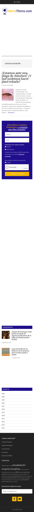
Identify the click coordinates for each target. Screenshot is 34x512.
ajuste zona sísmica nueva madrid (16, 479)
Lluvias (27, 476)
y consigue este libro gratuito (18, 128)
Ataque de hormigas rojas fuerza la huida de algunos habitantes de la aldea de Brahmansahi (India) (22, 335)
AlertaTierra (17, 11)
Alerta (14, 476)
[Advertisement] (17, 35)
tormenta (28, 477)
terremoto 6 (11, 481)
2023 (3, 400)
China (28, 474)
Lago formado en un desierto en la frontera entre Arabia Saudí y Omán (20, 352)
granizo (30, 476)
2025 (3, 393)
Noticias (8, 147)
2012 (3, 428)
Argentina (21, 472)
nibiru (17, 472)
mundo (13, 472)
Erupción (18, 477)
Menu (18, 2)
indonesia (16, 481)
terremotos (18, 476)
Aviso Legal (4, 452)
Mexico (13, 474)
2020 (3, 409)
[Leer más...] (11, 112)
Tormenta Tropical (22, 474)
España (10, 465)
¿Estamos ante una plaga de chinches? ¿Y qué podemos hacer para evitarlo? (16, 77)
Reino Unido (22, 469)
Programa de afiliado (7, 455)
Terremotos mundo (5, 479)
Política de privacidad (7, 445)
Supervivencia (10, 149)
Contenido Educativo (7, 442)
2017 (3, 418)
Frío (25, 477)
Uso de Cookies (6, 449)
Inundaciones (23, 476)
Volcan (6, 477)
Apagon (7, 465)
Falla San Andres (9, 474)
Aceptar (8, 162)
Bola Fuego (22, 477)
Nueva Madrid (10, 476)
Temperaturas (4, 476)
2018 (3, 415)
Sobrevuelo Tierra (9, 472)
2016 (3, 422)
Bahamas (17, 474)
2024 (3, 397)
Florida (3, 477)
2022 (3, 403)
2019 (3, 412)
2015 (3, 425)
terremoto (4, 465)
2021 (3, 406)
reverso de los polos (12, 477)
